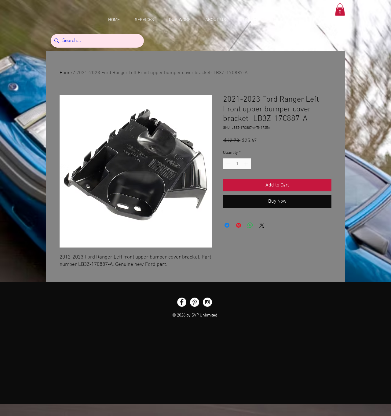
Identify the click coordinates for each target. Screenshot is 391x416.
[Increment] (246, 163)
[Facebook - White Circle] (181, 302)
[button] (340, 9)
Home (66, 73)
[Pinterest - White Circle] (194, 302)
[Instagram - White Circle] (207, 302)
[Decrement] (228, 163)
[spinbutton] (237, 163)
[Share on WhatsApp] (250, 225)
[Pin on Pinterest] (238, 225)
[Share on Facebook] (227, 225)
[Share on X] (261, 225)
